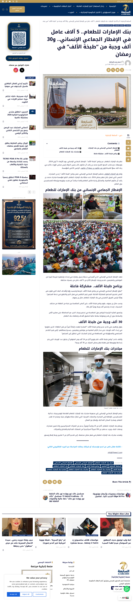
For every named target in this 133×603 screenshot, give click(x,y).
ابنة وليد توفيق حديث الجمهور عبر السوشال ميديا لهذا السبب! (116, 541)
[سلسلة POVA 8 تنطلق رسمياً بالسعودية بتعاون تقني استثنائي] (32, 177)
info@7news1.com (115, 452)
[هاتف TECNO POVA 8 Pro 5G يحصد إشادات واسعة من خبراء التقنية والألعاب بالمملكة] (32, 158)
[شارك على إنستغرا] (15, 70)
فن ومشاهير (127, 535)
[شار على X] (22, 70)
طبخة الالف (117, 469)
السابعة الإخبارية (115, 466)
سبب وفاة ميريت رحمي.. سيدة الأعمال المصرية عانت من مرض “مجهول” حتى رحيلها (19, 542)
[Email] (117, 70)
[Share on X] (122, 70)
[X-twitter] (13, 1)
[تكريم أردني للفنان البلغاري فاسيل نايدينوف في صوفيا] (32, 83)
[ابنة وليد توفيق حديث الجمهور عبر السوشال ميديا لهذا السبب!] (115, 527)
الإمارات (128, 25)
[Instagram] (16, 1)
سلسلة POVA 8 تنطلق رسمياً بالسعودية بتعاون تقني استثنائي (15, 180)
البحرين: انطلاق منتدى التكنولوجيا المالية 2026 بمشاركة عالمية (17, 114)
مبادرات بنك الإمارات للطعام (69, 151)
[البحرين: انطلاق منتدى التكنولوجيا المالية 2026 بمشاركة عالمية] (32, 111)
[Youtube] (10, 1)
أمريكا (63, 535)
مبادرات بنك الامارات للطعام (78, 469)
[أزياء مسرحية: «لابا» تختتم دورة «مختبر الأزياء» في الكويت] (32, 96)
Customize (39, 594)
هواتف (88, 535)
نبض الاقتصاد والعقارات (106, 25)
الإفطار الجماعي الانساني (63, 462)
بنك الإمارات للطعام (111, 174)
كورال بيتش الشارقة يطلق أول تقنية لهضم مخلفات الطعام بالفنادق (16, 145)
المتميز (104, 466)
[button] (7, 9)
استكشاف (29, 535)
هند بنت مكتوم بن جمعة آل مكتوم (93, 168)
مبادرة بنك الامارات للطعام (111, 472)
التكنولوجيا (94, 535)
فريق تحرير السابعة (115, 62)
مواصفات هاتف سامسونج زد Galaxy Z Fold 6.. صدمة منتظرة (84, 541)
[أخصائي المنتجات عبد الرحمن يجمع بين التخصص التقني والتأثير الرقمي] (32, 127)
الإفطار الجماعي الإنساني (84, 462)
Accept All (13, 594)
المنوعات (15, 535)
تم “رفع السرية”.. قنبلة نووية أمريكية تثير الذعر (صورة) (52, 541)
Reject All (26, 594)
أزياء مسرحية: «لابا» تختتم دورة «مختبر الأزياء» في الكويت (17, 99)
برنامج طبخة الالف (93, 466)
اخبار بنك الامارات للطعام (104, 462)
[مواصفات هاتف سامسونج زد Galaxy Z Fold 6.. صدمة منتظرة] (83, 527)
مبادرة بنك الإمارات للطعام (56, 469)
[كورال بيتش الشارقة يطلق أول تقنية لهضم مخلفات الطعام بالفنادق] (32, 143)
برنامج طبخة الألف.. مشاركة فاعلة (106, 153)
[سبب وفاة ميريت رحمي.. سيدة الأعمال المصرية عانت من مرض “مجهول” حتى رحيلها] (17, 527)
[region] (27, 587)
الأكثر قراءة (22, 535)
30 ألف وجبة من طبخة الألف (69, 148)
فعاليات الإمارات (119, 25)
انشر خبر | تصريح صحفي (17, 9)
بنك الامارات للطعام (61, 466)
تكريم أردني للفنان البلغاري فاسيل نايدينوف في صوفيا (16, 85)
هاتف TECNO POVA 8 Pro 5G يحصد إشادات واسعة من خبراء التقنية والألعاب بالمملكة (15, 163)
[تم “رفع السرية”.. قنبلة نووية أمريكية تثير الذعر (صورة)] (50, 527)
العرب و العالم (56, 535)
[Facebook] (3, 1)
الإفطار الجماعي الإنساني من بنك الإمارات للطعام (103, 149)
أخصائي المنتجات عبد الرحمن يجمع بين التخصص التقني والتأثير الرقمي (16, 130)
